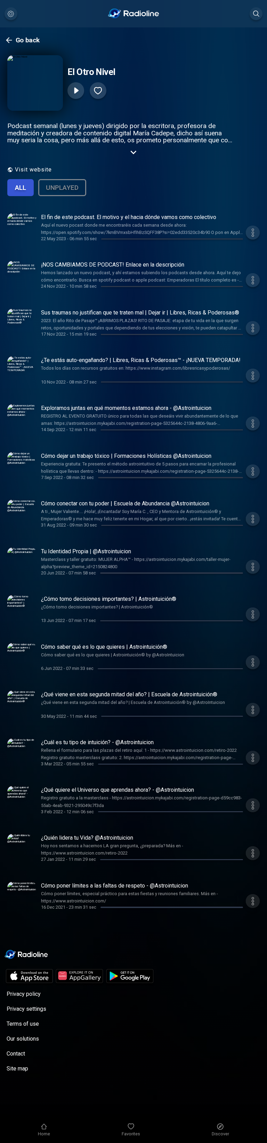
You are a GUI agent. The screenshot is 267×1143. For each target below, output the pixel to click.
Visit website (33, 169)
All (20, 188)
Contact (16, 1053)
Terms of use (23, 1023)
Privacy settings (26, 1009)
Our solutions (23, 1038)
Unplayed (62, 188)
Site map (17, 1068)
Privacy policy (24, 994)
